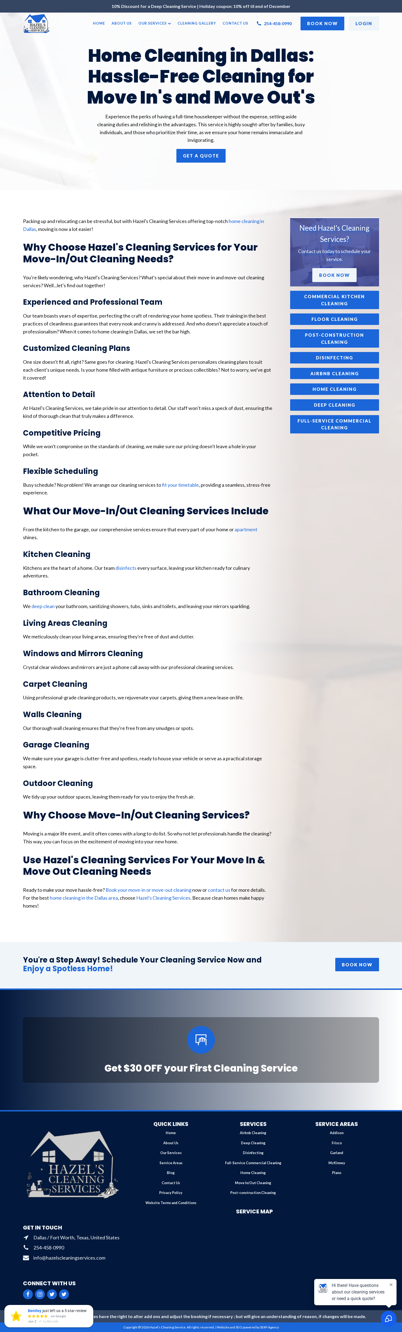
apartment (246, 529)
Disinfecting (253, 1153)
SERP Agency (269, 1327)
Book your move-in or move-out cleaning (148, 890)
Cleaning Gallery (196, 23)
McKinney (336, 1163)
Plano (336, 1172)
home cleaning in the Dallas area (84, 898)
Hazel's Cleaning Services (163, 898)
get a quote (201, 155)
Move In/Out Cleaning (253, 1183)
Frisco (337, 1143)
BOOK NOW (357, 964)
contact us (218, 890)
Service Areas (170, 1163)
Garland (336, 1153)
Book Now (322, 23)
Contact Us (235, 23)
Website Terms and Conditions (170, 1203)
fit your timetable (180, 485)
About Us (122, 23)
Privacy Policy (170, 1192)
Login (364, 23)
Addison (336, 1133)
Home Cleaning (253, 1172)
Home (99, 23)
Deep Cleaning (253, 1143)
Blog (171, 1172)
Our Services (152, 23)
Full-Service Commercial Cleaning (253, 1163)
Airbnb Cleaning (253, 1133)
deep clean (43, 606)
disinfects (125, 568)
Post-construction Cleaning (253, 1192)
